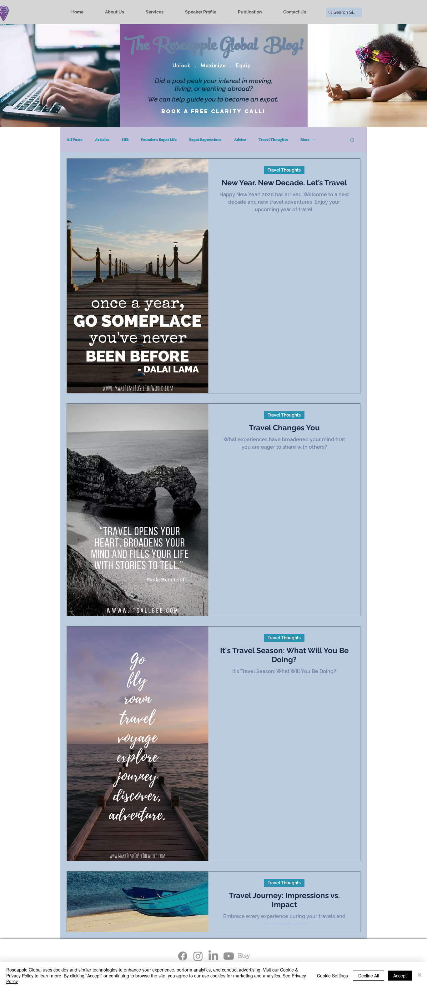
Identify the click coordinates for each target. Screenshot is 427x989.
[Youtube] (229, 956)
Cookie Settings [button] (332, 975)
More (304, 139)
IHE (125, 139)
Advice (240, 139)
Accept (400, 975)
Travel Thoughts (273, 139)
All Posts (75, 139)
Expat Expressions (205, 139)
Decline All (368, 975)
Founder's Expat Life (159, 139)
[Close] (419, 975)
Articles (102, 139)
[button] (352, 140)
